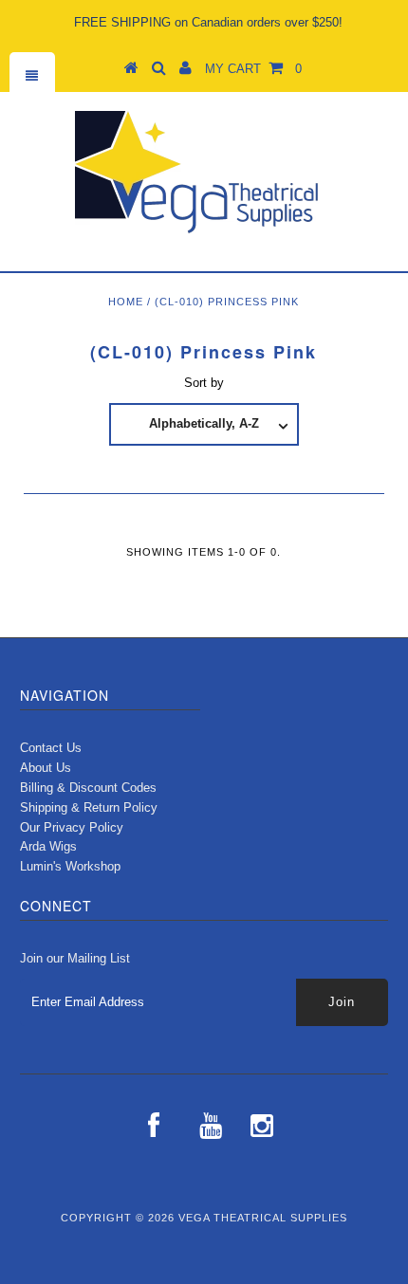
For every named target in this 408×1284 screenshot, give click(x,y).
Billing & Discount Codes (88, 787)
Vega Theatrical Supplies (262, 1217)
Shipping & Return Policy (89, 807)
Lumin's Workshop (70, 866)
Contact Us (51, 748)
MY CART (253, 69)
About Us (45, 768)
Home (125, 301)
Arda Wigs (48, 846)
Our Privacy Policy (71, 827)
